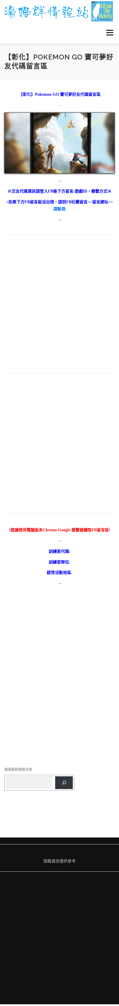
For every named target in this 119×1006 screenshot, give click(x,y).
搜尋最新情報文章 (18, 769)
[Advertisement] (59, 307)
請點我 (59, 209)
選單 (108, 32)
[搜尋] (64, 782)
